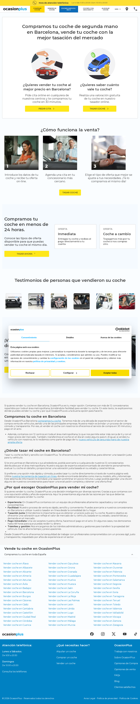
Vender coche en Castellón (18, 612)
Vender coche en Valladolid (108, 612)
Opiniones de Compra (126, 663)
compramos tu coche (49, 421)
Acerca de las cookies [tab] (111, 337)
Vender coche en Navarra (107, 563)
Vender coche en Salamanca (109, 580)
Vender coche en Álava (15, 563)
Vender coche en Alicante (17, 571)
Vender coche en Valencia (108, 608)
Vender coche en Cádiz (15, 604)
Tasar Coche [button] (70, 192)
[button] (99, 109)
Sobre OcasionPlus (124, 657)
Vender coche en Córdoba (17, 621)
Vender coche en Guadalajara (64, 576)
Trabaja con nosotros (125, 651)
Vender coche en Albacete (17, 567)
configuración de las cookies (64, 358)
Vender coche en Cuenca (17, 625)
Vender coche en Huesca (62, 584)
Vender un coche (65, 663)
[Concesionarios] (127, 9)
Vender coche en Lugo (60, 612)
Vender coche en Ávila (15, 584)
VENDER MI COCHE (52, 9)
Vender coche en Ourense (108, 567)
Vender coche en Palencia (108, 571)
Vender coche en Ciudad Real (19, 617)
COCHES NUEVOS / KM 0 (68, 9)
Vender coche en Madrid (61, 617)
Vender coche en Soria (106, 592)
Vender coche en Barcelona (18, 592)
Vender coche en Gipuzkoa (63, 563)
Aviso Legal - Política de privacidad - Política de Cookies (111, 698)
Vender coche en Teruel (107, 600)
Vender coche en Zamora (107, 621)
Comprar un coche (66, 657)
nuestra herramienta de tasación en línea (34, 476)
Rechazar (30, 373)
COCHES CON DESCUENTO (88, 9)
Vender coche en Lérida (61, 608)
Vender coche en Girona (61, 567)
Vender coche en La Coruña (63, 592)
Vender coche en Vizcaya (107, 617)
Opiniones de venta (124, 669)
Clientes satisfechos (124, 687)
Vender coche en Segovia (107, 584)
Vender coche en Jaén (60, 588)
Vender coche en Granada (62, 571)
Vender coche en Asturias (17, 580)
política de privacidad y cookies (49, 361)
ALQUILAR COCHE (106, 9)
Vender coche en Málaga (62, 621)
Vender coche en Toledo (107, 604)
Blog (116, 681)
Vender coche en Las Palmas (64, 600)
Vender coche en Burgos (17, 596)
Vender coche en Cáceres (17, 600)
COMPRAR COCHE (37, 9)
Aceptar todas (110, 373)
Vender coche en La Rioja (62, 596)
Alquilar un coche (66, 651)
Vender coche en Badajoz (17, 588)
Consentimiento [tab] (29, 337)
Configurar (68, 373)
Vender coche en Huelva (62, 580)
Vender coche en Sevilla (107, 588)
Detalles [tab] (70, 337)
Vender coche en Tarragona (109, 596)
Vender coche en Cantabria (18, 608)
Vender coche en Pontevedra (110, 576)
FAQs (117, 675)
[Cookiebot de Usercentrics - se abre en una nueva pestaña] (117, 330)
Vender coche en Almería (17, 576)
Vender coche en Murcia (61, 625)
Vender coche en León (60, 604)
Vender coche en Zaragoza (108, 625)
